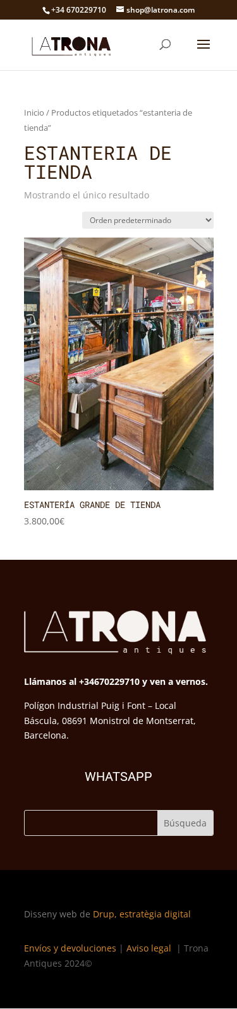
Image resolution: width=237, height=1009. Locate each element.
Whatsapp (118, 776)
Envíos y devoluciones (70, 948)
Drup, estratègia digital (142, 914)
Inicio (34, 112)
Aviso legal (150, 948)
